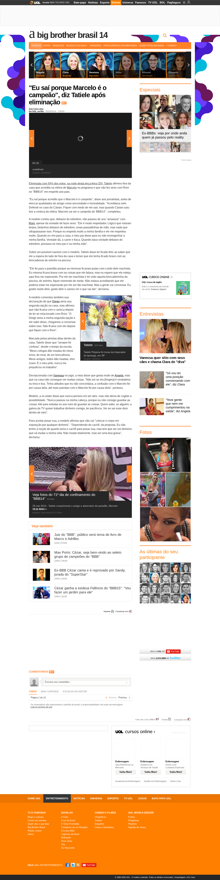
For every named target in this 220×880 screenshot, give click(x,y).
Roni (32, 223)
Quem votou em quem (151, 45)
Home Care (175, 781)
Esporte (104, 2)
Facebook (68, 865)
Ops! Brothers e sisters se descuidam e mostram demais (152, 489)
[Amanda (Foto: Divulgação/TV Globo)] (165, 567)
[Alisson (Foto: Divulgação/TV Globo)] (155, 567)
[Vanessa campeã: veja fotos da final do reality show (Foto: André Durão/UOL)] (145, 151)
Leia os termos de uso (41, 707)
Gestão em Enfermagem (155, 781)
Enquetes (58, 45)
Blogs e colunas (36, 817)
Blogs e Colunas (76, 45)
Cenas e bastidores (104, 827)
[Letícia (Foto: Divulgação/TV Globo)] (155, 588)
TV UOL (153, 2)
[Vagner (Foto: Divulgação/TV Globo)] (165, 598)
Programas (133, 820)
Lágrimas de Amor (70, 834)
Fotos (46, 45)
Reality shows (35, 830)
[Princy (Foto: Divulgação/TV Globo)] (176, 588)
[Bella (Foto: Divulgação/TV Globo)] (186, 567)
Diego (56, 301)
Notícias (93, 2)
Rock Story (66, 841)
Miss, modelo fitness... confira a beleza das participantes (165, 524)
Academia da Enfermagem (127, 781)
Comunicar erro (122, 611)
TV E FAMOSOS (37, 812)
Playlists (132, 824)
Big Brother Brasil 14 (72, 35)
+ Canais (170, 45)
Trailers (98, 820)
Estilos (131, 817)
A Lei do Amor (68, 820)
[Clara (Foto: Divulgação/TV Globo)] (155, 578)
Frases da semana (37, 820)
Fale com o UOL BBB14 (145, 719)
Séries (31, 834)
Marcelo (72, 187)
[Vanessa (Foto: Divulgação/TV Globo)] (186, 598)
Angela (119, 375)
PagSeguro (174, 2)
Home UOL (34, 798)
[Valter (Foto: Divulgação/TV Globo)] (176, 598)
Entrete (116, 2)
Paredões (95, 45)
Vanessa (58, 375)
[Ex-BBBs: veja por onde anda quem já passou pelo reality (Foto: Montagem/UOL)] (175, 151)
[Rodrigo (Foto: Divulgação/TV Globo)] (186, 588)
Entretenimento (57, 798)
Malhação (66, 837)
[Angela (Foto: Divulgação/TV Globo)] (176, 567)
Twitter (73, 865)
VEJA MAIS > (39, 509)
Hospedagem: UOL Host (184, 877)
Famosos (140, 2)
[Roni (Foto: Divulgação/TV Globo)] (145, 598)
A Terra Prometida (70, 824)
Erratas (165, 719)
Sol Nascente (68, 848)
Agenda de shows (137, 827)
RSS (78, 865)
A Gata (64, 817)
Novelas (67, 812)
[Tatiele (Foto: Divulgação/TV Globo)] (155, 598)
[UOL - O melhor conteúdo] (34, 4)
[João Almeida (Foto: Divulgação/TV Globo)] (186, 578)
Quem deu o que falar (38, 824)
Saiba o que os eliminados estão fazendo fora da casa (165, 455)
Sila (63, 844)
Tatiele (108, 183)
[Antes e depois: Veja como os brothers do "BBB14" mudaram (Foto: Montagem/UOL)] (186, 151)
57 (65, 103)
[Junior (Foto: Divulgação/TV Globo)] (145, 588)
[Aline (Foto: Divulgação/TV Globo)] (145, 567)
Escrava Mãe (67, 830)
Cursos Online (159, 277)
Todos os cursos (178, 732)
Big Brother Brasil (36, 827)
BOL (162, 2)
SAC (67, 2)
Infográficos (100, 817)
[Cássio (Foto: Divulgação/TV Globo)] (145, 578)
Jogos (142, 798)
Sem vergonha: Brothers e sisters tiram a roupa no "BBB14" (178, 489)
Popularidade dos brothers (120, 45)
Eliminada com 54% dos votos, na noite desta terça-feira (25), (66, 183)
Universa (127, 2)
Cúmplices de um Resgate (74, 827)
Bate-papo (80, 2)
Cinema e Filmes (105, 812)
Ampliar (120, 117)
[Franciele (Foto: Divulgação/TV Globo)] (176, 578)
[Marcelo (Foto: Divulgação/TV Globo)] (165, 588)
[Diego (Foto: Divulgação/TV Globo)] (165, 578)
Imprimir (107, 611)
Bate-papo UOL (161, 798)
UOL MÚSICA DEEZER (141, 812)
